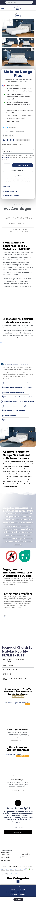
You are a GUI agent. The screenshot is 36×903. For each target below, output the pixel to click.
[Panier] (33, 7)
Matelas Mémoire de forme (22, 79)
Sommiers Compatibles (12, 196)
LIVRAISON (7, 674)
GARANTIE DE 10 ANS (10, 670)
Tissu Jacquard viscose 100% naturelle (16, 364)
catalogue (5, 157)
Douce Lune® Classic (21, 81)
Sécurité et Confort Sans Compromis (13, 660)
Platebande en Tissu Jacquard (13, 411)
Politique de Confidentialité (17, 892)
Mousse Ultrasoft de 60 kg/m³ (13, 392)
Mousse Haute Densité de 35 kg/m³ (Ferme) (17, 406)
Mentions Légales (18, 889)
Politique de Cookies (18, 895)
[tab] (18, 186)
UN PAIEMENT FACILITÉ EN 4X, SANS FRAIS (15, 679)
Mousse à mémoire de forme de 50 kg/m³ (17, 397)
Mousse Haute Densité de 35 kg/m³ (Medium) (18, 401)
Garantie (6, 186)
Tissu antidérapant (10, 415)
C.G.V (18, 886)
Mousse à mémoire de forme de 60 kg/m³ (17, 388)
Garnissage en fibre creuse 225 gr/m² (15, 383)
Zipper (5, 420)
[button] (22, 165)
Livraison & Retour (10, 191)
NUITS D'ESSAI (8, 665)
